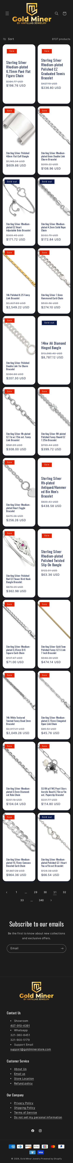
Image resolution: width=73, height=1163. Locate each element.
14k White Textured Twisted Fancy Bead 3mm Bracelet (18, 720)
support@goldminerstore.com (30, 1049)
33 (22, 900)
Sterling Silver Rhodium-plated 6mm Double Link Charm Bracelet (53, 156)
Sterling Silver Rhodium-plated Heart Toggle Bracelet (18, 508)
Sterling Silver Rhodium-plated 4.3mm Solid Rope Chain (53, 227)
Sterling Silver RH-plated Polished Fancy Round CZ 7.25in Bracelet (53, 437)
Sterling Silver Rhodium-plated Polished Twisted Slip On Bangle (53, 558)
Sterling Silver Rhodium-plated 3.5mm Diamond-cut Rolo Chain (18, 792)
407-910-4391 (20, 1025)
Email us (19, 1073)
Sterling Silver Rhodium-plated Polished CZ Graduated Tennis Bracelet (53, 69)
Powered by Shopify (51, 1159)
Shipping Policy (24, 1107)
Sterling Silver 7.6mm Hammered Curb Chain (52, 296)
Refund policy (23, 1083)
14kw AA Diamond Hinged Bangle (53, 345)
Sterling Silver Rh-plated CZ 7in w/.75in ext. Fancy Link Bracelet (18, 437)
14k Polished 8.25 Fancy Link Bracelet (18, 296)
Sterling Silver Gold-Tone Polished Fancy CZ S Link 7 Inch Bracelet (53, 650)
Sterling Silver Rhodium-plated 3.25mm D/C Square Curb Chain (18, 650)
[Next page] (51, 900)
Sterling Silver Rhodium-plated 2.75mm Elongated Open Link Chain (53, 720)
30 (45, 892)
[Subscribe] (62, 948)
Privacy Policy (23, 1103)
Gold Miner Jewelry (30, 1159)
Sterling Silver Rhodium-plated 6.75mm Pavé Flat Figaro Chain (18, 69)
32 (64, 892)
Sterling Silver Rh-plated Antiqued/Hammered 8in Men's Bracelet (53, 487)
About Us (20, 1069)
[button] (7, 13)
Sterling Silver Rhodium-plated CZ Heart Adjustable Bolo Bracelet (18, 227)
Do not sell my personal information (38, 1117)
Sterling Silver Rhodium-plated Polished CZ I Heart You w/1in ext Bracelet (54, 863)
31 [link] (54, 892)
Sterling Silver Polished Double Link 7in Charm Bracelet (17, 366)
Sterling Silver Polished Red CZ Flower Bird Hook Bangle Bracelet (18, 579)
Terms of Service (25, 1112)
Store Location (24, 1078)
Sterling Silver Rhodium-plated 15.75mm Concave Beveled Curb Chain (18, 863)
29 (35, 892)
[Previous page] (7, 892)
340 (41, 900)
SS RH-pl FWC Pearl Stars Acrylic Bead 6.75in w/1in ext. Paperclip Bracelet (53, 792)
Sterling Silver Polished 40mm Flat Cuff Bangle (17, 155)
